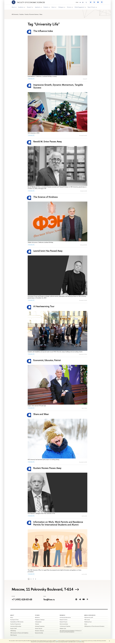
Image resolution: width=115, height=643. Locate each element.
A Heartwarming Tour (43, 306)
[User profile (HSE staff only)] (83, 2)
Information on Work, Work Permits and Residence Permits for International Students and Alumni (58, 523)
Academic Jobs (63, 628)
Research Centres (63, 619)
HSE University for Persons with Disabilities (19, 632)
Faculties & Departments (15, 624)
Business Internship (39, 632)
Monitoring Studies (64, 624)
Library (85, 624)
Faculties (22, 14)
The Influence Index (43, 30)
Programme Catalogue (40, 619)
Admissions (37, 617)
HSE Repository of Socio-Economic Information (94, 626)
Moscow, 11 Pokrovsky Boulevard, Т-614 (42, 589)
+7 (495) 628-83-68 (22, 599)
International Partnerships (15, 626)
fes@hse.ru (49, 599)
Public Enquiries (13, 635)
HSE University (15, 14)
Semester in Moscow (39, 630)
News (41, 14)
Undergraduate (38, 621)
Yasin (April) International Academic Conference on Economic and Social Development (70, 631)
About (12, 615)
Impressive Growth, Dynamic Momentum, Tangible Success (58, 86)
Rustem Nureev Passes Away (47, 468)
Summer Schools (38, 628)
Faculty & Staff (13, 628)
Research (62, 615)
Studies (37, 615)
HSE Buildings (13, 630)
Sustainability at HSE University (16, 621)
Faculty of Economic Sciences (31, 2)
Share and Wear (41, 414)
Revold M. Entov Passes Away (47, 141)
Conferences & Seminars (65, 626)
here (57, 640)
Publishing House (88, 621)
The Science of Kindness (45, 196)
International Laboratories (65, 617)
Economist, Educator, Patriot (47, 360)
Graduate (37, 624)
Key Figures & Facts (14, 619)
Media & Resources (89, 615)
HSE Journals (87, 619)
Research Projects (63, 621)
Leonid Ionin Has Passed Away (47, 250)
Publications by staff (88, 617)
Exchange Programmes (39, 626)
